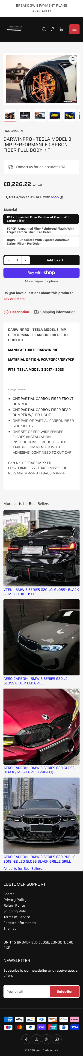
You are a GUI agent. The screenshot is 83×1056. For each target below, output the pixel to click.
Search (9, 894)
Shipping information (57, 312)
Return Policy (14, 905)
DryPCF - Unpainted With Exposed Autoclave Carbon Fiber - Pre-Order (38, 241)
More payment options (41, 281)
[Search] (44, 29)
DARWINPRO (13, 131)
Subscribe (64, 991)
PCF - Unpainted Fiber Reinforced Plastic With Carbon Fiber (39, 219)
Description (19, 312)
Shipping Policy (16, 911)
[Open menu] (74, 29)
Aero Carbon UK (46, 1050)
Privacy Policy (15, 899)
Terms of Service (16, 917)
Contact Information (19, 923)
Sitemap (10, 928)
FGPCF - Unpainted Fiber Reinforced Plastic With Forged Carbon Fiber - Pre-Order (40, 230)
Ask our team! (14, 299)
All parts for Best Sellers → (24, 868)
